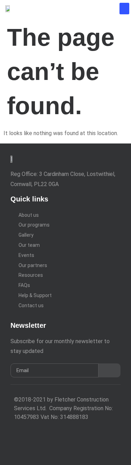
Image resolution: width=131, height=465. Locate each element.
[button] (124, 8)
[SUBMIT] (110, 370)
